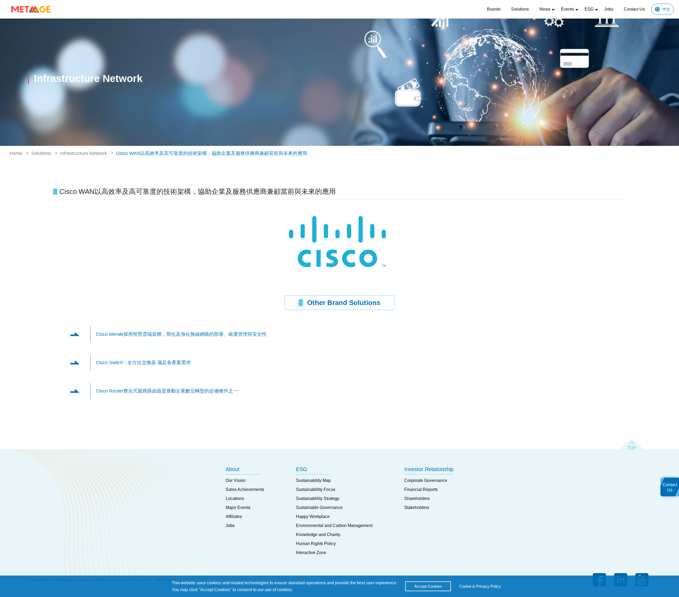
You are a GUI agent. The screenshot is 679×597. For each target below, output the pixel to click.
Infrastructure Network (83, 153)
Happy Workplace (313, 516)
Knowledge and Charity (318, 534)
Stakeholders (416, 507)
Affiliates (234, 516)
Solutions (520, 9)
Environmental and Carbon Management (334, 525)
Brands (493, 9)
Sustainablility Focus (315, 489)
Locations (235, 498)
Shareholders (417, 498)
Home (16, 153)
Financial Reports (421, 489)
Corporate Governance (425, 480)
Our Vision (236, 480)
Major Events (238, 507)
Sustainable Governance (319, 507)
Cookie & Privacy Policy (480, 586)
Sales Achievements (245, 489)
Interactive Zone (311, 552)
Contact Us (634, 9)
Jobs (608, 9)
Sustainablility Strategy (317, 498)
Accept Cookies (428, 586)
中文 (666, 9)
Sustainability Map (313, 480)
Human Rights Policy (316, 543)
